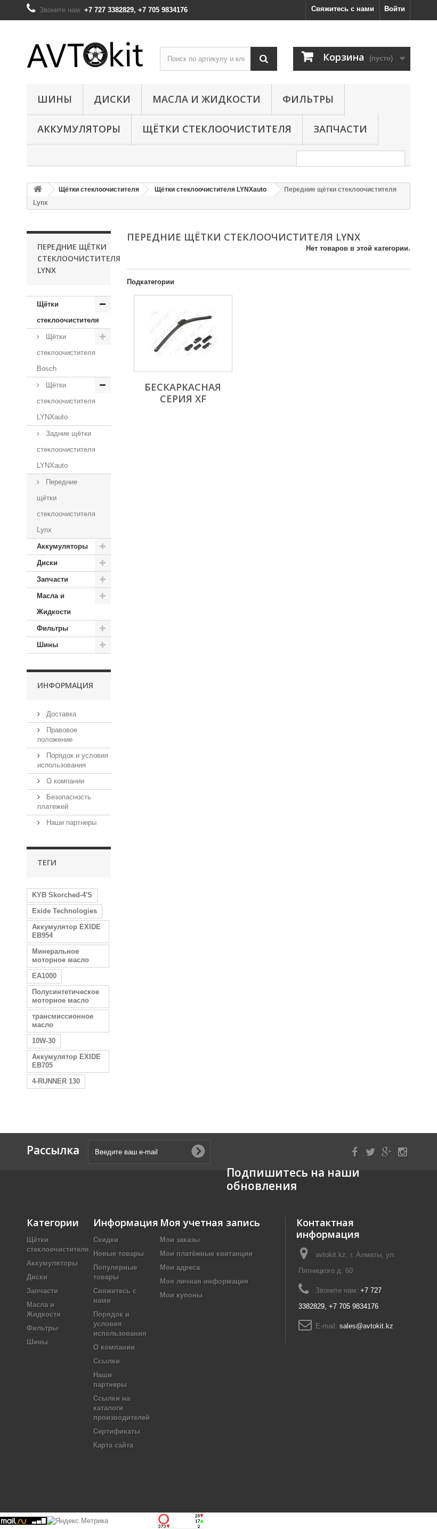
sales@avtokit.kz (366, 1326)
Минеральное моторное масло (60, 955)
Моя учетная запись (210, 1222)
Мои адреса (180, 1267)
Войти (394, 9)
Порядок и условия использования (120, 1323)
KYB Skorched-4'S (62, 895)
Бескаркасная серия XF (182, 393)
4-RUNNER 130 (56, 1081)
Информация (65, 685)
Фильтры (308, 99)
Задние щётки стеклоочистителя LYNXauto (66, 449)
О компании (64, 781)
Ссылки (106, 1361)
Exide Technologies (64, 911)
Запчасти (340, 128)
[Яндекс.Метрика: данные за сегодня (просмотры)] (77, 1521)
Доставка (60, 714)
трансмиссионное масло (62, 1020)
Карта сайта (113, 1445)
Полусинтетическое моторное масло (65, 996)
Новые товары (118, 1254)
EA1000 (44, 976)
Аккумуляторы (78, 128)
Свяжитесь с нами (342, 9)
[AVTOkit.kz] (85, 55)
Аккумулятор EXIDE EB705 (66, 1061)
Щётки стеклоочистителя (217, 128)
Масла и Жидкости (206, 99)
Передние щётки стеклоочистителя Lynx (66, 506)
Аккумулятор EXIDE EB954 (66, 931)
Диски (112, 99)
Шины (54, 99)
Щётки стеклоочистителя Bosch (66, 353)
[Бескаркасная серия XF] (183, 333)
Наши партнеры (70, 823)
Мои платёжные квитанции (206, 1254)
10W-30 (43, 1041)
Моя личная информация (204, 1281)
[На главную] (38, 189)
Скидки (105, 1240)
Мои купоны (181, 1295)
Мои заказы (180, 1240)
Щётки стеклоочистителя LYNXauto (66, 401)
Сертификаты (116, 1431)
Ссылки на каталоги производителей (121, 1407)
